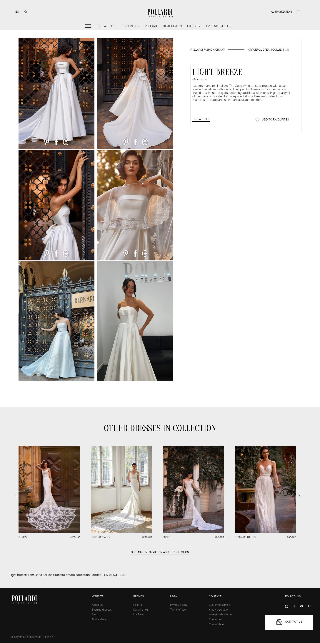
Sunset (167, 537)
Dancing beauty (100, 537)
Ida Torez (194, 26)
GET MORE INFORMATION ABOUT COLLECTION (160, 552)
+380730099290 (218, 609)
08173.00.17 (291, 537)
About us (97, 604)
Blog (94, 614)
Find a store (106, 26)
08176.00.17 (147, 537)
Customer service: (220, 604)
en (17, 11)
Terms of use (178, 609)
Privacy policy (178, 604)
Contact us (215, 619)
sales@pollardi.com (221, 614)
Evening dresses (218, 26)
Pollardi (151, 26)
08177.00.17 (75, 537)
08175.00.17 (219, 537)
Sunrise (23, 537)
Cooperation (130, 26)
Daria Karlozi (172, 26)
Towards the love (246, 537)
